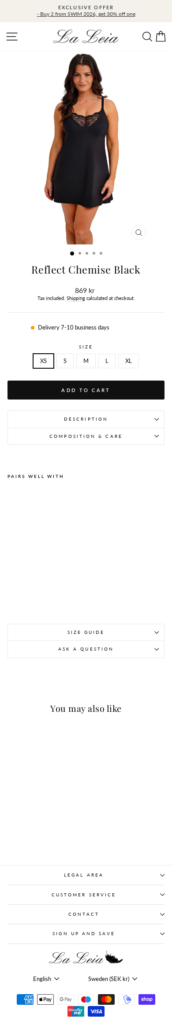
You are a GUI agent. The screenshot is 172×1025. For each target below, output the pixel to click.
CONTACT (83, 914)
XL (128, 360)
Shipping (76, 298)
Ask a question (86, 648)
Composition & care (86, 436)
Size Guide (86, 632)
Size (86, 346)
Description (86, 419)
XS (43, 360)
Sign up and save (83, 933)
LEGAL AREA (84, 874)
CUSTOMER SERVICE (84, 894)
